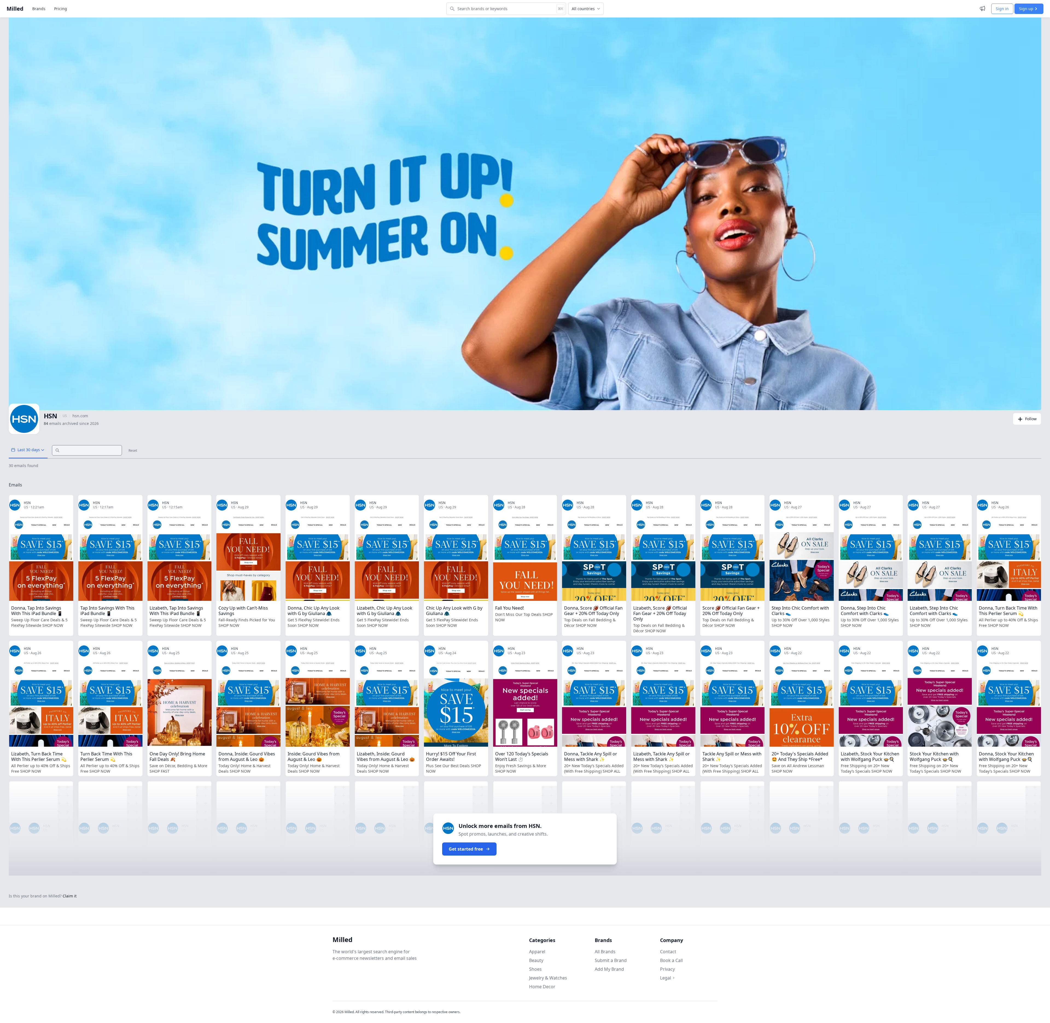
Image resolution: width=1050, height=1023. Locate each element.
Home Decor (542, 987)
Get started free (466, 849)
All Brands (605, 952)
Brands (38, 8)
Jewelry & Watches (548, 978)
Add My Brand (609, 969)
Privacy (667, 969)
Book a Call (671, 960)
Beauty (536, 960)
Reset (133, 450)
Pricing (60, 8)
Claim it (70, 896)
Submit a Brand (611, 960)
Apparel (537, 952)
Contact (668, 952)
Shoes (535, 969)
